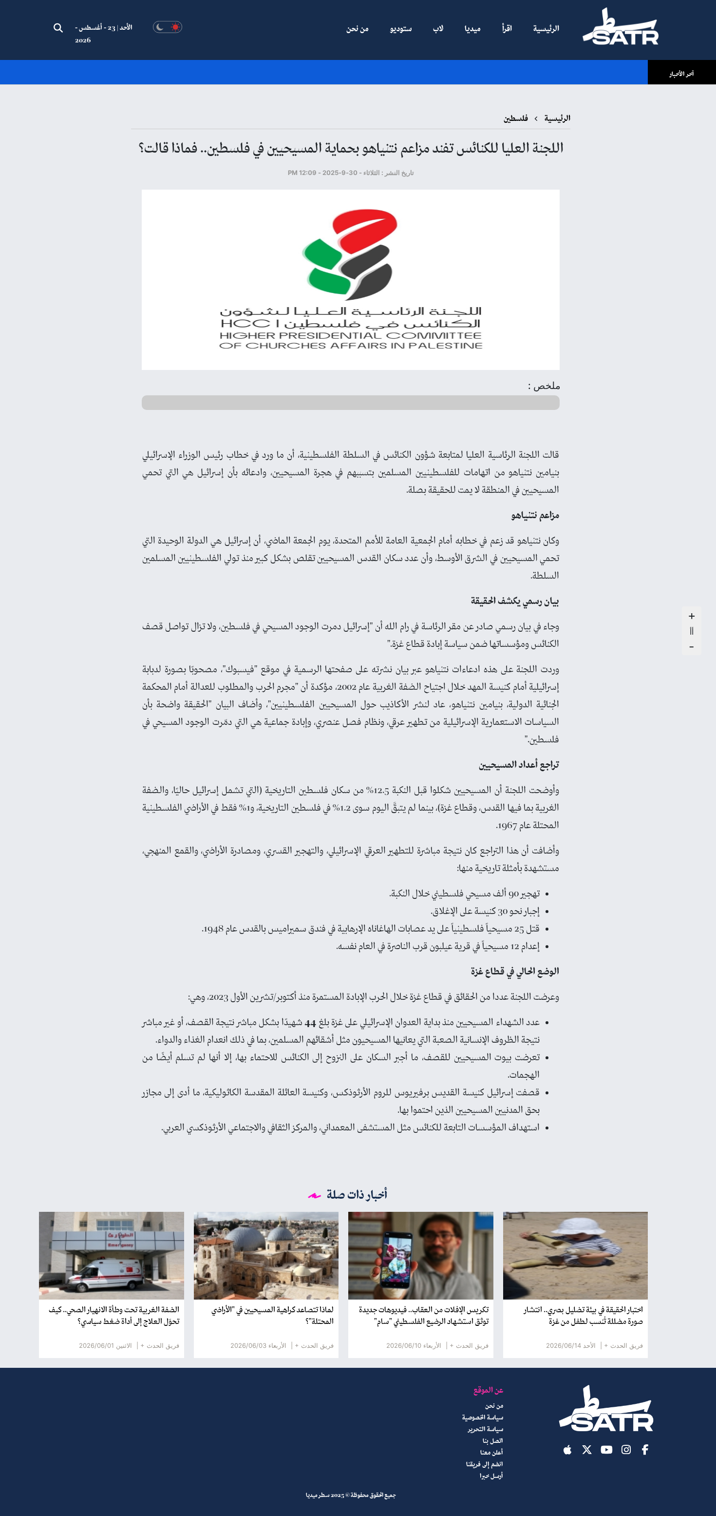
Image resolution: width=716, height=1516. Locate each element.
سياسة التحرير (485, 1430)
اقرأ (507, 29)
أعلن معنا (491, 1453)
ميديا (473, 29)
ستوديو (401, 29)
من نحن (357, 29)
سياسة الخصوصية (482, 1418)
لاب (438, 29)
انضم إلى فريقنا (484, 1465)
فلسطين (516, 119)
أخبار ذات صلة (357, 1195)
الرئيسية (546, 29)
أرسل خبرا (491, 1476)
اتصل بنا (493, 1441)
